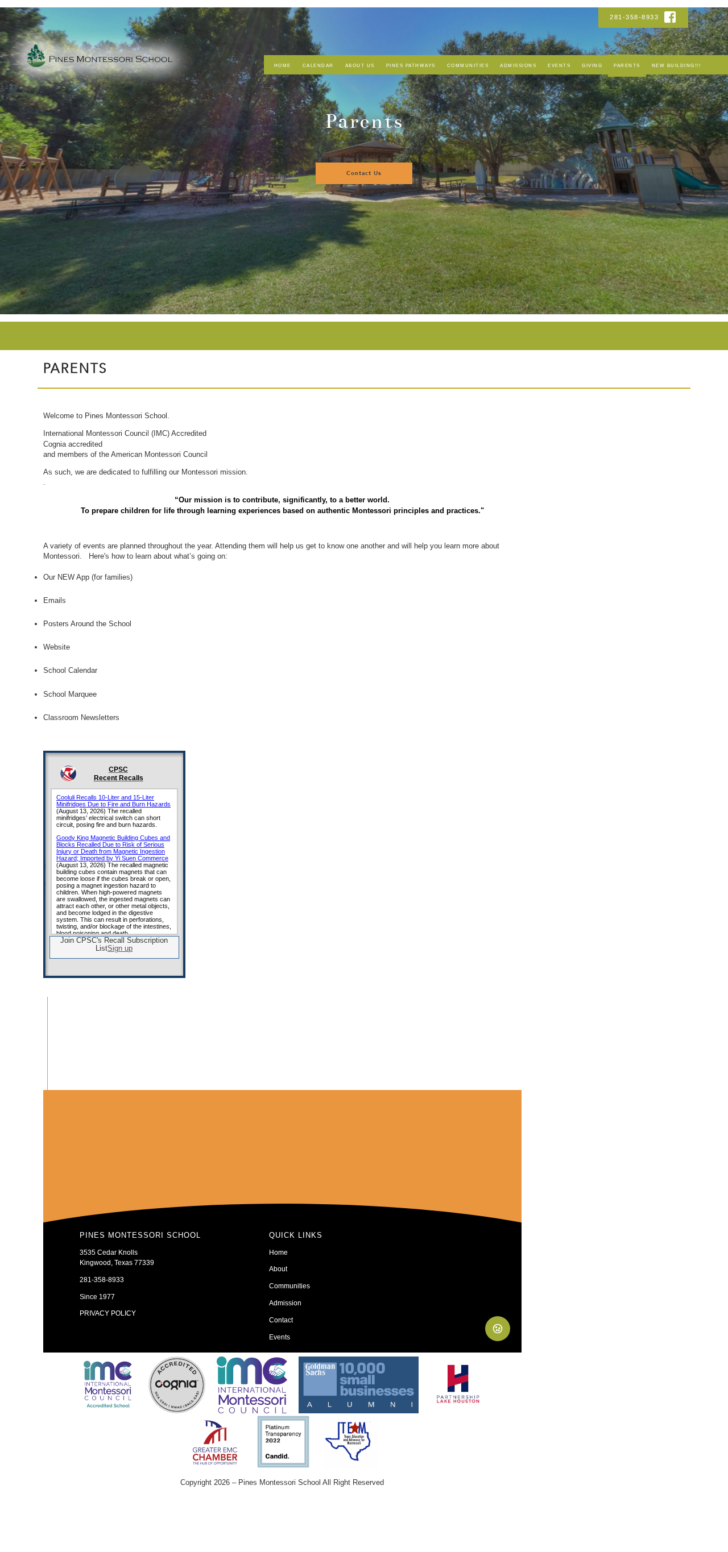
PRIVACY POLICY (108, 1313)
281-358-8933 (635, 17)
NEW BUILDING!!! (676, 65)
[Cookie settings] (497, 1328)
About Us (360, 65)
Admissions (518, 65)
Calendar (318, 65)
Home (282, 65)
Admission (285, 1302)
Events (559, 65)
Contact (281, 1320)
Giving (592, 65)
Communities (468, 65)
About (278, 1268)
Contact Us (364, 173)
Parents (627, 65)
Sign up (120, 948)
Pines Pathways (411, 65)
